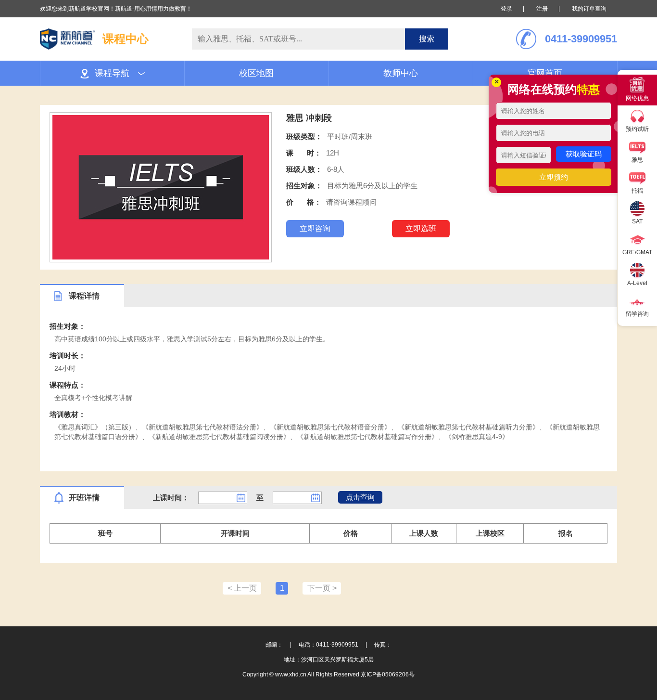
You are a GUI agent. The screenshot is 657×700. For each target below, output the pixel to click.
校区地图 (256, 73)
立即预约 (553, 177)
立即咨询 (315, 228)
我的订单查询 (589, 8)
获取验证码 (584, 154)
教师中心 (400, 73)
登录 (506, 8)
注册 (542, 8)
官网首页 (545, 73)
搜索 (426, 39)
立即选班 (420, 228)
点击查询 (360, 497)
